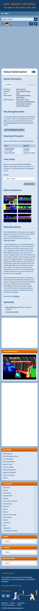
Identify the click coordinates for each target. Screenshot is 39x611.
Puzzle (19, 509)
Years (5, 537)
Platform (19, 506)
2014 (18, 93)
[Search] (35, 19)
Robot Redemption (11, 307)
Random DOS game (9, 472)
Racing (19, 512)
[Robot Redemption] (10, 199)
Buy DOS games (8, 459)
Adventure (19, 488)
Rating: (6, 175)
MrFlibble (16, 296)
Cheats (5, 478)
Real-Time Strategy (19, 515)
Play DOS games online (10, 456)
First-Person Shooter (23, 91)
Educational (19, 493)
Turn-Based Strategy (19, 531)
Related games (9, 559)
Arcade (19, 490)
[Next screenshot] (34, 367)
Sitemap (4, 603)
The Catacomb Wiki (11, 312)
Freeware (27, 149)
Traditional (19, 528)
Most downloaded (9, 462)
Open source (20, 100)
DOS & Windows (29, 102)
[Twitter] (35, 23)
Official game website (23, 95)
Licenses (6, 548)
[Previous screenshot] (5, 367)
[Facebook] (31, 23)
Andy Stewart (21, 89)
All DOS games (7, 454)
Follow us (6, 591)
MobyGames (20, 97)
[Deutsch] (6, 24)
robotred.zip (9, 149)
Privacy (12, 603)
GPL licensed (20, 104)
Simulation (19, 523)
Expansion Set (19, 496)
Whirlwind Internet (17, 608)
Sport (19, 525)
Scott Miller (5, 586)
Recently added (8, 467)
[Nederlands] (10, 24)
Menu (6, 13)
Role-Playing (19, 517)
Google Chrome (11, 123)
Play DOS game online (15, 130)
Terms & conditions (8, 605)
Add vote (30, 184)
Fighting (19, 498)
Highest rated (7, 464)
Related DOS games (9, 470)
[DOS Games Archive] (19, 5)
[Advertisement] (19, 45)
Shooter (19, 520)
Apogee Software (16, 586)
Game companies (9, 475)
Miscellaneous (19, 504)
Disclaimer (21, 603)
